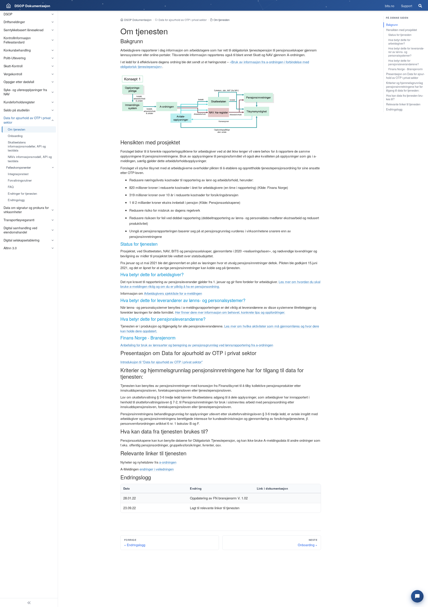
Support (406, 6)
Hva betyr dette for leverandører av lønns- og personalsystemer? (406, 51)
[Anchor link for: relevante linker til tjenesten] (189, 453)
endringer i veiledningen (157, 469)
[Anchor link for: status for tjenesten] (160, 244)
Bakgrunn (392, 25)
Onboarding (15, 136)
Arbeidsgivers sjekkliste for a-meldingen (173, 293)
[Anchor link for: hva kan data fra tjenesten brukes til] (210, 431)
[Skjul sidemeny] (29, 602)
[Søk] (420, 5)
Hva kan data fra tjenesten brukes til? (404, 97)
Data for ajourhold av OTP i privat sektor (182, 20)
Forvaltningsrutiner (20, 180)
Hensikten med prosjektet (401, 30)
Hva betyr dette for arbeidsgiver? (399, 41)
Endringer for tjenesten (22, 193)
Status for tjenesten (400, 35)
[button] (417, 596)
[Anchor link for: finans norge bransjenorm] (177, 337)
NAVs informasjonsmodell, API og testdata (30, 159)
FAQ (11, 187)
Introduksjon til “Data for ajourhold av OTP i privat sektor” (161, 362)
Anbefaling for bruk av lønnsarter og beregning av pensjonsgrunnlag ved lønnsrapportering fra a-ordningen (196, 345)
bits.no (389, 6)
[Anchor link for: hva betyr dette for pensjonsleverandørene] (208, 319)
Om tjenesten (16, 129)
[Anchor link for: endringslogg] (153, 477)
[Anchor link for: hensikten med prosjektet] (182, 142)
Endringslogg (16, 200)
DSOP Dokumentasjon (138, 20)
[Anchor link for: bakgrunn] (145, 41)
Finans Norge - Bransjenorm (405, 69)
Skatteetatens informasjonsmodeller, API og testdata (27, 146)
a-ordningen (167, 462)
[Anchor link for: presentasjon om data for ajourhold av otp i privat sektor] (259, 353)
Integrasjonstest (18, 174)
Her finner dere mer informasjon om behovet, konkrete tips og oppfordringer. (230, 312)
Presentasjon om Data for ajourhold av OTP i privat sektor (405, 76)
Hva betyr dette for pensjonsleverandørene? (403, 62)
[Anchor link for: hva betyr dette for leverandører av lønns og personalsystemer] (247, 300)
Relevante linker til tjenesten (403, 104)
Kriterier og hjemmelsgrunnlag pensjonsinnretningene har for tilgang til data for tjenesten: (404, 86)
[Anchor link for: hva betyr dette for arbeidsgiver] (186, 274)
